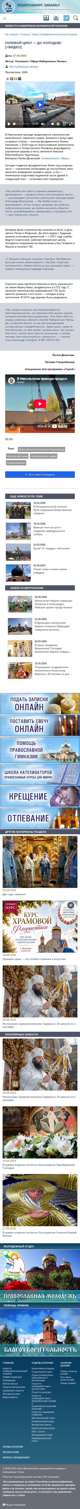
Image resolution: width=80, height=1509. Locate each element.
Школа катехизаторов (43, 1428)
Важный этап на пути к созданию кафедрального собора (49, 531)
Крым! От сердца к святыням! (51, 548)
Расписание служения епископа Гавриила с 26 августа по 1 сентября (39, 1025)
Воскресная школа (41, 1424)
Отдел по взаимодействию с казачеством (41, 1386)
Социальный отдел (42, 1372)
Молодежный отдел (42, 1435)
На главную (11, 34)
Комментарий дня (12, 1377)
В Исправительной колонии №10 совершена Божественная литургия (52, 510)
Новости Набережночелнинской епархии (54, 34)
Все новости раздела (41, 474)
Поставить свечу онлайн (67, 1378)
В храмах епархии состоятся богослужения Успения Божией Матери (40, 1234)
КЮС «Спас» (38, 1431)
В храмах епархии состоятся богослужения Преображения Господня (39, 1166)
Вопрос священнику (16, 1457)
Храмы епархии (13, 1447)
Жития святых (10, 1383)
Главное (25, 34)
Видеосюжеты (10, 1397)
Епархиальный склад (43, 1421)
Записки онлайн (65, 1364)
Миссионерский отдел (43, 1418)
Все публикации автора (23, 66)
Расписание (11, 1452)
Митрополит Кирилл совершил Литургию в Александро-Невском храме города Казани (53, 604)
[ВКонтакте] (12, 77)
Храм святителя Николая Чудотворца (41, 449)
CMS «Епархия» (51, 1477)
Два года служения (14, 894)
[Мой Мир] (20, 77)
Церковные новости (13, 1390)
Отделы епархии (42, 1363)
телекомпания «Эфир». (55, 158)
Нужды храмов (68, 1383)
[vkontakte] (46, 18)
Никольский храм (17, 456)
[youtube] (56, 18)
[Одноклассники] (16, 77)
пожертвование (16, 462)
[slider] (22, 124)
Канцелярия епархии (43, 1368)
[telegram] (66, 18)
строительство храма (44, 456)
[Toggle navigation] (4, 18)
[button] (75, 18)
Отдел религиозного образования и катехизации (42, 1378)
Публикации (9, 1380)
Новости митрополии (14, 1387)
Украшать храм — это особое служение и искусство (34, 959)
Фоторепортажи (11, 1394)
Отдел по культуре (41, 1392)
